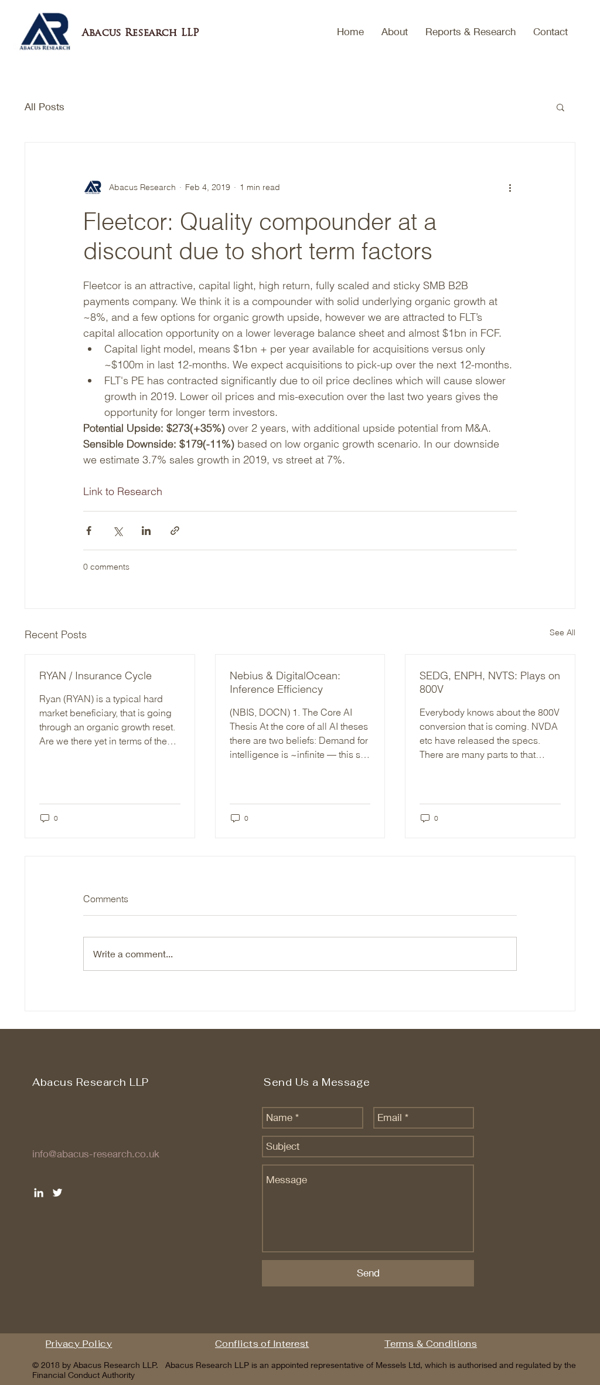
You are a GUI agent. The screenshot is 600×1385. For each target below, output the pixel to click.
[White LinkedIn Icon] (38, 1192)
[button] (560, 106)
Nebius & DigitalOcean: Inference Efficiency (285, 682)
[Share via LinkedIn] (146, 530)
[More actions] (510, 187)
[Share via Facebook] (88, 530)
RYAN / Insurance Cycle (95, 675)
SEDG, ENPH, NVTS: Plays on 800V (490, 682)
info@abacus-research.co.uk (95, 1153)
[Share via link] (174, 530)
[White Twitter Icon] (57, 1192)
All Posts (44, 106)
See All (562, 632)
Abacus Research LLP (140, 32)
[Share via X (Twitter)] (117, 530)
